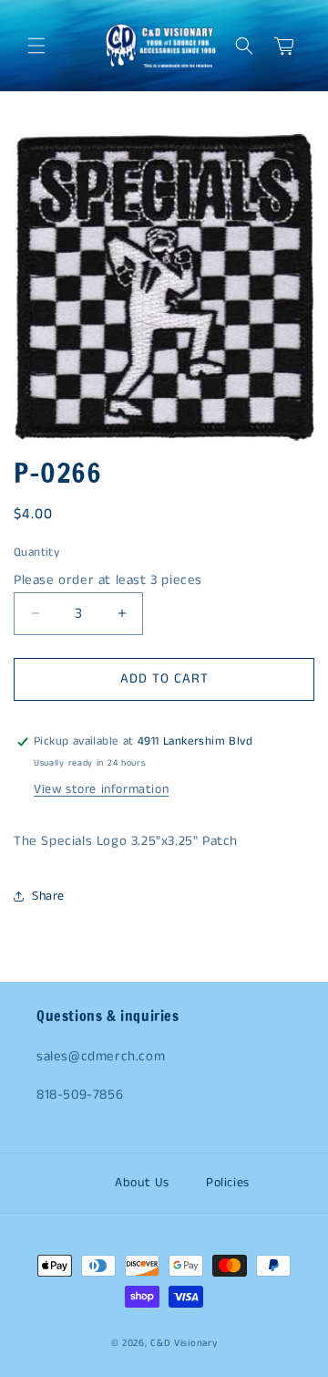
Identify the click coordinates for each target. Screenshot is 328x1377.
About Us (142, 1183)
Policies (228, 1183)
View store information (101, 789)
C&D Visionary (183, 1343)
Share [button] (48, 896)
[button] (36, 46)
